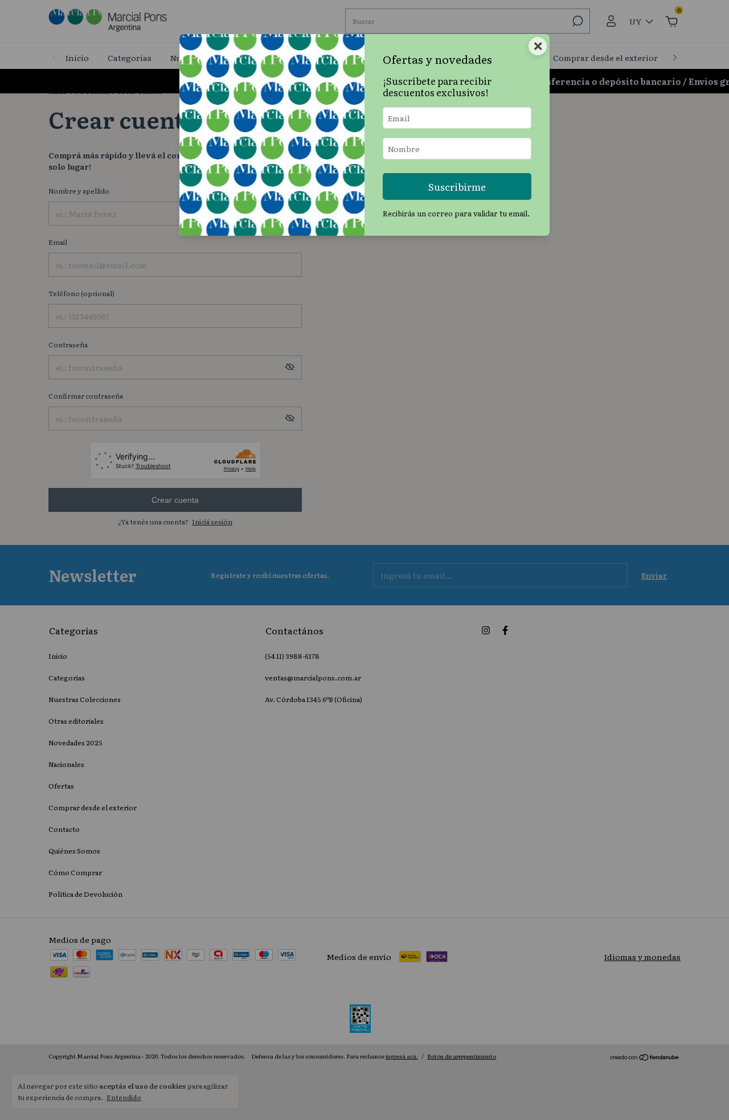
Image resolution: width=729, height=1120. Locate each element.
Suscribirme (457, 186)
